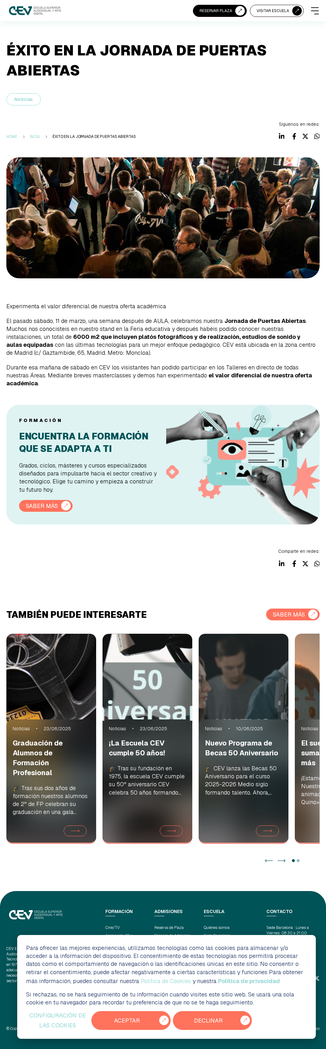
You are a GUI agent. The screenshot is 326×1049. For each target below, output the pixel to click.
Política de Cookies (166, 981)
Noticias (23, 99)
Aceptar (127, 1020)
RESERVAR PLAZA (216, 10)
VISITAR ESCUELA (273, 10)
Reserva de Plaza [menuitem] (169, 927)
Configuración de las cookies (57, 1020)
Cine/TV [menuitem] (112, 927)
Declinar (208, 1020)
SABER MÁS (42, 506)
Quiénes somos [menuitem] (217, 927)
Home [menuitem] (11, 136)
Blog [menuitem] (35, 136)
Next (282, 861)
